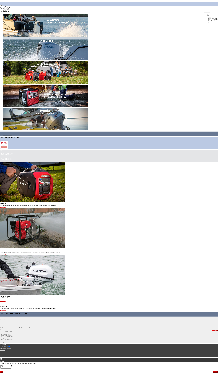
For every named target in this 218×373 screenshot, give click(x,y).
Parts (207, 21)
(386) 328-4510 (6, 3)
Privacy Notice (3, 344)
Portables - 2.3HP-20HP (212, 18)
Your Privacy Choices (4, 346)
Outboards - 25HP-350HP (213, 19)
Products (207, 15)
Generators (210, 16)
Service (207, 24)
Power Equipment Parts (212, 22)
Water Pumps (210, 17)
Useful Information (211, 28)
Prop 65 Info (2, 352)
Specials (207, 25)
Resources (208, 27)
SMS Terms (2, 350)
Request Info (215, 330)
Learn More (2, 207)
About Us (207, 26)
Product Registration (211, 20)
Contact (209, 29)
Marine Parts (210, 23)
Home (207, 14)
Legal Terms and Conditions (5, 348)
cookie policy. (46, 355)
